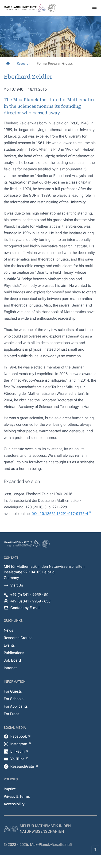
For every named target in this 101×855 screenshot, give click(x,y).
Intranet (10, 668)
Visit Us (16, 585)
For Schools (13, 699)
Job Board (12, 660)
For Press (11, 714)
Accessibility (14, 804)
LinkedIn (18, 751)
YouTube (18, 759)
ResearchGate (22, 766)
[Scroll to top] (95, 849)
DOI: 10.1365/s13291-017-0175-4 (59, 513)
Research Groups (18, 638)
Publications (14, 653)
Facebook (19, 736)
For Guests (13, 691)
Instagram (19, 744)
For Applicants (16, 706)
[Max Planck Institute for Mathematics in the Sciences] (8, 63)
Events (9, 645)
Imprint (10, 789)
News (8, 630)
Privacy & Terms (17, 796)
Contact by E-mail (25, 608)
